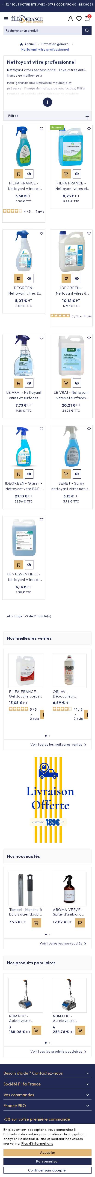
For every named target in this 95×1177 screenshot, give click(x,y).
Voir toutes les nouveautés (64, 943)
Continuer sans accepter (47, 1170)
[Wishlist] (79, 19)
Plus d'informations (37, 1143)
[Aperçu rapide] (29, 173)
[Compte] (71, 19)
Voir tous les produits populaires (59, 1051)
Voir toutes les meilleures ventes (59, 744)
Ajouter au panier (18, 173)
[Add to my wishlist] (41, 128)
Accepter (47, 1152)
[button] (46, 736)
